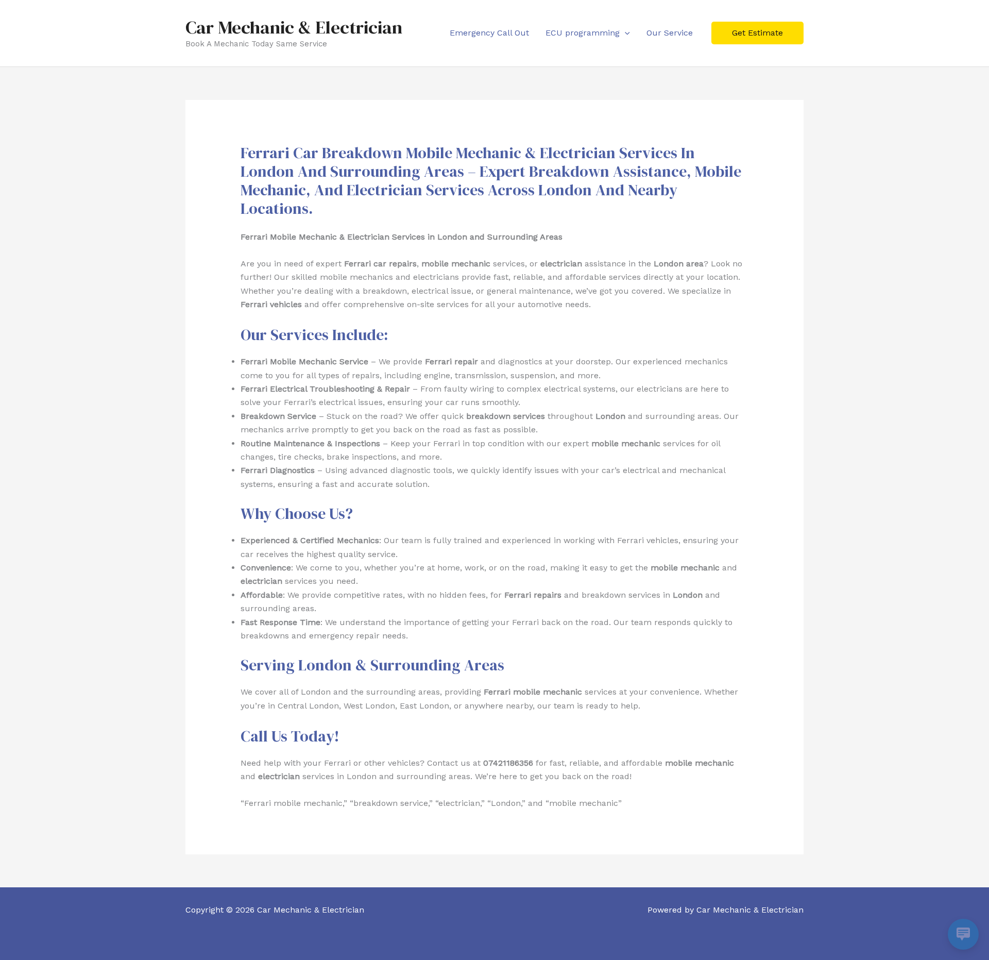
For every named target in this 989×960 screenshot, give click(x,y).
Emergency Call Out (489, 33)
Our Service (669, 33)
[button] (625, 33)
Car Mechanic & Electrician (293, 27)
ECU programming (582, 33)
